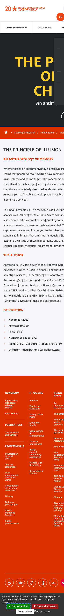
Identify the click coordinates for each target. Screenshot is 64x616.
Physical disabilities (9, 583)
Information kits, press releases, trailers (11, 404)
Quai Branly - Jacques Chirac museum (29, 8)
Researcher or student (37, 472)
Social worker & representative (37, 433)
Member (34, 400)
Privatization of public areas (11, 456)
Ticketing (59, 43)
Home (5, 133)
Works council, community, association (35, 453)
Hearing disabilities (31, 583)
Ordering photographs (11, 503)
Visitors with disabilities (36, 464)
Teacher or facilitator (35, 407)
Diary (59, 66)
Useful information (16, 28)
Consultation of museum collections (11, 488)
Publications (47, 132)
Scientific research (24, 132)
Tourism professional (36, 442)
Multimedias (59, 77)
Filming (9, 496)
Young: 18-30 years (36, 415)
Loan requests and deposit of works (11, 476)
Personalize (24, 611)
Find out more (42, 611)
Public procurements (12, 522)
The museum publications (12, 433)
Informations (59, 54)
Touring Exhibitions (11, 465)
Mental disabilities (42, 583)
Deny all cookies (46, 606)
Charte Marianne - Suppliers (10, 512)
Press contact (12, 413)
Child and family (35, 424)
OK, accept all (19, 606)
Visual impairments (20, 583)
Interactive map (59, 88)
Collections (44, 28)
